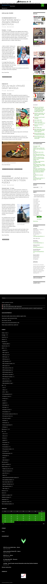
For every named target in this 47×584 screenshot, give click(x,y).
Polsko (3, 475)
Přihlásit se (4, 8)
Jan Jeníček (36, 199)
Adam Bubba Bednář (38, 211)
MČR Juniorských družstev (7, 363)
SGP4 (3, 457)
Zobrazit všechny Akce (6, 567)
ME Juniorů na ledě (6, 418)
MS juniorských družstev (7, 449)
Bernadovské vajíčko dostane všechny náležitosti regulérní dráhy (14, 316)
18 (17, 518)
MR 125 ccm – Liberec (8, 555)
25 (17, 520)
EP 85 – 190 (4, 392)
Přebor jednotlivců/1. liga (7, 383)
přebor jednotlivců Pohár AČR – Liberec (12, 551)
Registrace (12, 6)
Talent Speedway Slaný (6, 486)
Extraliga (3, 335)
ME (2, 385)
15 (41, 516)
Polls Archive (35, 221)
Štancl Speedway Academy (7, 503)
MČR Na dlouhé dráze (6, 176)
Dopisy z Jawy (4, 332)
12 (23, 516)
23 (5, 520)
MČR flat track (5, 359)
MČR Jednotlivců (5, 361)
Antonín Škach (11, 90)
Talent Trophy (4, 488)
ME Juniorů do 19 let (6, 416)
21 (35, 518)
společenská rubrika (5, 501)
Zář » (44, 523)
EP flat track (4, 398)
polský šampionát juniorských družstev (9, 477)
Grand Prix (4, 337)
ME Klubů (4, 420)
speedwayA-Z (4, 499)
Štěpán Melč (36, 205)
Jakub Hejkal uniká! (38, 120)
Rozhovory (4, 490)
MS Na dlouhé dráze (6, 453)
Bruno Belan (36, 212)
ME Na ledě (4, 422)
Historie (3, 339)
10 (11, 516)
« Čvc (3, 523)
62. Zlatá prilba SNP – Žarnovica (10, 559)
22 (41, 518)
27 (29, 520)
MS (2, 431)
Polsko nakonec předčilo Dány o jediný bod (10, 324)
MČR (3, 348)
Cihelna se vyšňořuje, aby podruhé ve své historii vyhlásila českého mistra (38, 158)
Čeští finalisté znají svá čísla (38, 152)
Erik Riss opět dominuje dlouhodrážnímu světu (10, 322)
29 (41, 520)
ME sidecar (4, 427)
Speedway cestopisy (5, 497)
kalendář (4, 350)
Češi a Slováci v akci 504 (6, 320)
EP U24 (3, 400)
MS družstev (4, 442)
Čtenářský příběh (5, 343)
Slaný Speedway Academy (7, 479)
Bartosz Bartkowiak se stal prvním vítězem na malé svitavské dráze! (39, 137)
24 (11, 520)
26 (23, 520)
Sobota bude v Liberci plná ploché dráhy (9, 318)
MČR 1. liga (4, 352)
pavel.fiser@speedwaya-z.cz (38, 247)
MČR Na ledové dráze (6, 372)
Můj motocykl (4, 462)
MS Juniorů (4, 451)
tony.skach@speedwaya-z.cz (38, 242)
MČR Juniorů (4, 365)
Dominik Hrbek (37, 201)
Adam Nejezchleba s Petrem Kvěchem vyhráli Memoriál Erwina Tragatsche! (39, 130)
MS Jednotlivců (5, 446)
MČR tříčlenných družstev (7, 376)
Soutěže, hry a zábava (6, 495)
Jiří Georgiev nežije (36, 146)
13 (29, 516)
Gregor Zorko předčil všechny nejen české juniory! (12, 304)
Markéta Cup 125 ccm (6, 468)
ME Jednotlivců (5, 411)
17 (11, 518)
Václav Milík (36, 206)
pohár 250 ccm (5, 473)
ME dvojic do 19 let (6, 409)
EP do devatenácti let (6, 394)
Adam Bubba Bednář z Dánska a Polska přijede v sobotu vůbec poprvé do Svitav (39, 165)
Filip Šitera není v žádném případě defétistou (11, 22)
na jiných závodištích (6, 464)
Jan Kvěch (36, 200)
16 (5, 518)
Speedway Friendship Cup (7, 484)
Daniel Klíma (36, 213)
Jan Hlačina (36, 214)
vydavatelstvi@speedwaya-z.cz (39, 236)
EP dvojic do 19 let (5, 396)
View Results (39, 219)
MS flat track (4, 444)
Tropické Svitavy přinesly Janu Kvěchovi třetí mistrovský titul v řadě (39, 149)
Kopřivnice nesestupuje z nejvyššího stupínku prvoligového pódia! (39, 114)
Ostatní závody (4, 466)
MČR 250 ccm (5, 354)
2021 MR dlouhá (6, 239)
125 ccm (4, 433)
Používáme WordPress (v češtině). (7, 582)
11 (17, 516)
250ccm (4, 389)
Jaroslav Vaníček (37, 215)
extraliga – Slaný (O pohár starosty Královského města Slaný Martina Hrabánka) (20, 563)
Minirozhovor (4, 429)
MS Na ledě (4, 455)
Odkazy (3, 531)
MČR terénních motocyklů (7, 374)
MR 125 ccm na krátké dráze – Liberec (11, 547)
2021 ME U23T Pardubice (7, 76)
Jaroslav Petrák (37, 204)
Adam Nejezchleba (37, 207)
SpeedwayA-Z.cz (6, 5)
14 (35, 516)
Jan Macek (36, 203)
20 (29, 518)
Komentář (4, 341)
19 (23, 518)
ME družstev (4, 405)
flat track (4, 438)
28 (35, 520)
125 (3, 387)
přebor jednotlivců (5, 381)
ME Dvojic (4, 407)
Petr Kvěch (36, 202)
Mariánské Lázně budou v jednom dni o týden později (15, 180)
